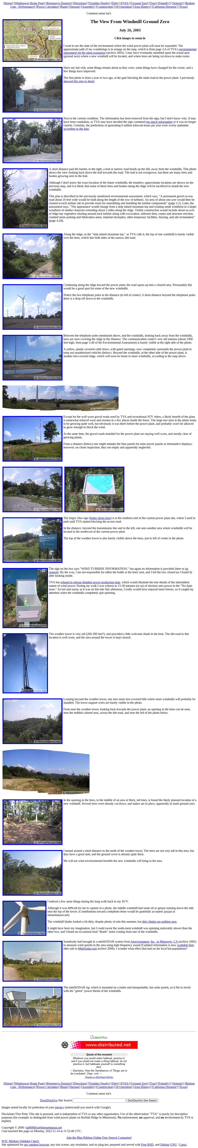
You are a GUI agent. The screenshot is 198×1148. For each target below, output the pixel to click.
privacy (59, 1107)
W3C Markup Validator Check (20, 1141)
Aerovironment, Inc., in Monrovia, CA (154, 941)
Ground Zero (139, 3)
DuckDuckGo (48, 1100)
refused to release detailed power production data (90, 582)
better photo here (100, 518)
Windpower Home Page (29, 3)
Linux (183, 1144)
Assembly (88, 6)
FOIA (125, 3)
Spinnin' (178, 3)
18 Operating (123, 6)
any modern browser (36, 1144)
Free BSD (147, 1144)
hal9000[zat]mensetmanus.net (44, 1127)
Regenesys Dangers (59, 3)
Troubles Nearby (99, 3)
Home (8, 3)
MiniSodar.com (87, 948)
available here (185, 945)
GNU (173, 1144)
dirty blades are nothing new (159, 921)
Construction (105, 6)
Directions (80, 3)
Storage (74, 6)
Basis (64, 6)
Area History (142, 6)
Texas (183, 6)
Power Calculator (47, 6)
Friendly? (164, 3)
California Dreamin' (165, 6)
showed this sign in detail (78, 81)
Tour (153, 3)
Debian (164, 1144)
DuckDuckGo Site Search (142, 1100)
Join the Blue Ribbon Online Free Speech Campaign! (99, 1137)
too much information (159, 121)
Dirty (115, 3)
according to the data (76, 128)
